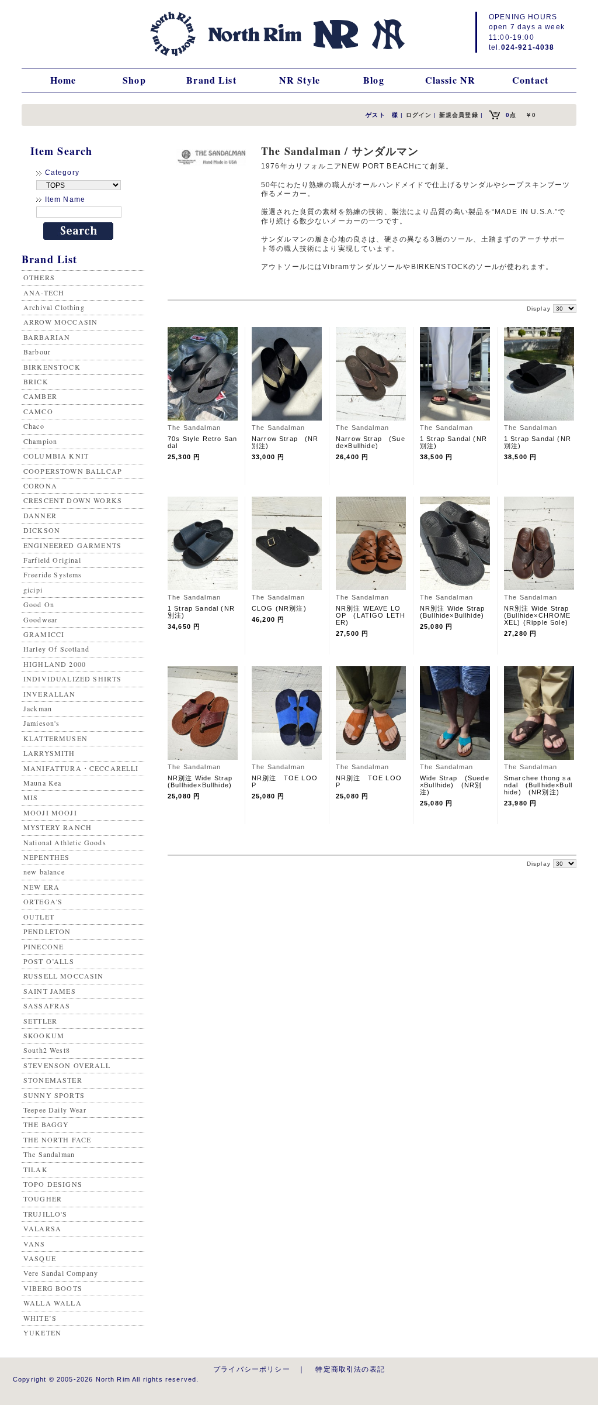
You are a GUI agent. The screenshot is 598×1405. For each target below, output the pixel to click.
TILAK (35, 1169)
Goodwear (40, 619)
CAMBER (40, 396)
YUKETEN (42, 1332)
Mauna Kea (42, 782)
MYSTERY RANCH (57, 827)
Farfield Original (52, 559)
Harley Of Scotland (56, 648)
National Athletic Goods (64, 842)
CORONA (40, 485)
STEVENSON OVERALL (66, 1065)
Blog (373, 80)
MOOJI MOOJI (50, 812)
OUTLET (38, 916)
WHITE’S (40, 1318)
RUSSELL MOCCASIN (63, 975)
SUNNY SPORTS (54, 1095)
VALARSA (42, 1228)
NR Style (299, 80)
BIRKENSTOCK (52, 366)
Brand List (211, 80)
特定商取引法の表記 (349, 1369)
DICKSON (41, 530)
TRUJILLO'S (45, 1213)
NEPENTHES (46, 857)
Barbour (37, 351)
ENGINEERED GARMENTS (72, 545)
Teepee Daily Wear (54, 1109)
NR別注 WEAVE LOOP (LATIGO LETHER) (370, 615)
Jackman (37, 708)
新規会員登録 (458, 115)
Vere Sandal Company (60, 1272)
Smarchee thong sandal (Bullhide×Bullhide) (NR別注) (538, 785)
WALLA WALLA (52, 1302)
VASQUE (39, 1258)
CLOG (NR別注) (279, 608)
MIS (30, 797)
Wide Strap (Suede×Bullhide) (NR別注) (454, 785)
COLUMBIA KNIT (56, 455)
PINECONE (43, 946)
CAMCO (38, 411)
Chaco (33, 426)
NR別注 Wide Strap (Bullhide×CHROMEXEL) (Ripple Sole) (540, 615)
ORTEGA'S (42, 901)
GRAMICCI (43, 634)
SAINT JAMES (49, 991)
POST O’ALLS (48, 961)
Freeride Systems (52, 574)
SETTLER (40, 1020)
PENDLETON (47, 931)
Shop (134, 80)
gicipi (33, 589)
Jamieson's (41, 723)
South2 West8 (46, 1050)
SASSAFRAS (46, 1005)
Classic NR (450, 80)
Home (63, 80)
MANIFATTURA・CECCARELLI (81, 768)
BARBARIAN (46, 337)
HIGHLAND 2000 (54, 664)
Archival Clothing (54, 307)
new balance (44, 871)
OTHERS (39, 277)
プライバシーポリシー (251, 1369)
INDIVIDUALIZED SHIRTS (72, 678)
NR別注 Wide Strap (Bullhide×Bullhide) (456, 612)
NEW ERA (41, 886)
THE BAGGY (46, 1124)
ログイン (419, 115)
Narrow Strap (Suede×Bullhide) (370, 442)
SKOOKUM (43, 1035)
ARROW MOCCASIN (60, 321)
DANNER (40, 515)
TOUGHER (42, 1198)
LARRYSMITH (49, 752)
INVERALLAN (49, 693)
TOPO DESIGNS (52, 1184)
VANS (34, 1243)
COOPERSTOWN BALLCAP (72, 471)
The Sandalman (49, 1154)
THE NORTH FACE (57, 1139)
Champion (40, 441)
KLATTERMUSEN (55, 738)
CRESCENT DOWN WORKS (72, 500)
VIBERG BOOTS (52, 1288)
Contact (530, 80)
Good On (38, 604)
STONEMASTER (52, 1079)
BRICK (35, 381)
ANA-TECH (43, 292)
